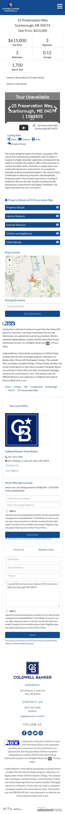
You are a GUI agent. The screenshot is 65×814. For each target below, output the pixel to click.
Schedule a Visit (46, 549)
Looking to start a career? (32, 716)
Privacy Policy (40, 527)
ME (26, 386)
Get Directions (32, 313)
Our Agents (12, 470)
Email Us (32, 711)
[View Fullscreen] (9, 272)
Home (8, 386)
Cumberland (36, 386)
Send (32, 634)
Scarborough (51, 386)
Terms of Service (21, 643)
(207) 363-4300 (32, 707)
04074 (11, 390)
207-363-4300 (15, 456)
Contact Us (12, 465)
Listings (17, 386)
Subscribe (32, 534)
